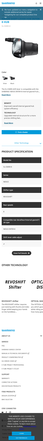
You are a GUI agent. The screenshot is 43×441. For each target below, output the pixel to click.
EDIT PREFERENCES (21, 438)
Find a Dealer (23, 132)
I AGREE (21, 433)
